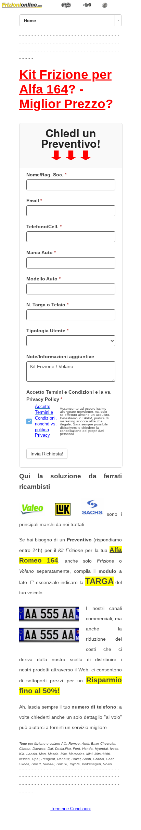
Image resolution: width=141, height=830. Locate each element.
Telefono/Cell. (44, 226)
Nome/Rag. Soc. (46, 174)
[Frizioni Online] (70, 4)
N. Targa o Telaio (47, 304)
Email (34, 200)
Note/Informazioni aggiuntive (60, 356)
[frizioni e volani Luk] (63, 514)
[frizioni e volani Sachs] (92, 514)
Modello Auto (43, 278)
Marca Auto (41, 252)
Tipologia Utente (47, 330)
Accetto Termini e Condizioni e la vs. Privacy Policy (69, 395)
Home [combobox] (30, 20)
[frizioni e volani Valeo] (32, 514)
